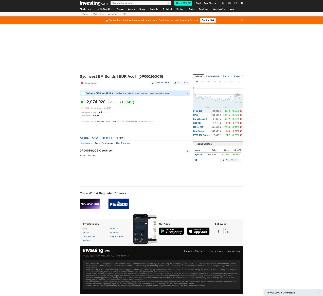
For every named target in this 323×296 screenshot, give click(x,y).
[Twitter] (226, 231)
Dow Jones (198, 131)
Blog (85, 229)
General (84, 137)
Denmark (100, 121)
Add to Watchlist (162, 83)
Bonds (226, 76)
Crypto (120, 9)
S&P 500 (197, 123)
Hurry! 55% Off (183, 3)
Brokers (180, 9)
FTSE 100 (197, 111)
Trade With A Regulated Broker (102, 193)
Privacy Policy (216, 251)
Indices (198, 76)
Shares (237, 76)
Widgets (87, 240)
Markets (84, 9)
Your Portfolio (89, 236)
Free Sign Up (210, 3)
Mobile (86, 232)
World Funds (98, 14)
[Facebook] (218, 231)
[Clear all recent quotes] (196, 159)
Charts (131, 9)
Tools (191, 9)
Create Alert (183, 83)
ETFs (124, 14)
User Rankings (123, 143)
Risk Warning (233, 251)
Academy (203, 9)
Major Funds (113, 14)
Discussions (86, 143)
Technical (167, 9)
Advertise (114, 232)
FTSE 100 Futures (201, 135)
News (142, 9)
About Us (114, 229)
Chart (95, 137)
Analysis (154, 9)
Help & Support (117, 236)
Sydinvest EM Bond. (204, 154)
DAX (195, 115)
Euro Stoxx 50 (200, 119)
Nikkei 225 (198, 127)
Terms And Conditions (194, 251)
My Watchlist (105, 9)
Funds (85, 14)
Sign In (199, 3)
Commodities (212, 76)
